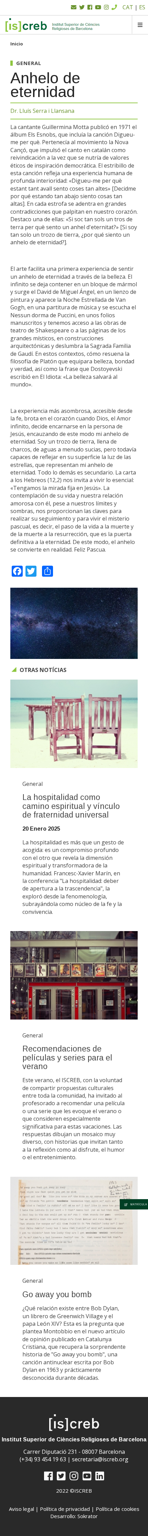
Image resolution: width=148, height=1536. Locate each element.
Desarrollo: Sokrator (74, 1516)
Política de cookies (117, 1508)
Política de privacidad (65, 1508)
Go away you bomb (57, 1294)
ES (142, 7)
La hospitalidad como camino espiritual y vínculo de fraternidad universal (71, 806)
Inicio (16, 44)
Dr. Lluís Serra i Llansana (42, 111)
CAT (128, 7)
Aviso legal (21, 1508)
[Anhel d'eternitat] (74, 623)
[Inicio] (53, 24)
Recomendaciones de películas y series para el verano (67, 1057)
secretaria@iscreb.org (100, 1459)
